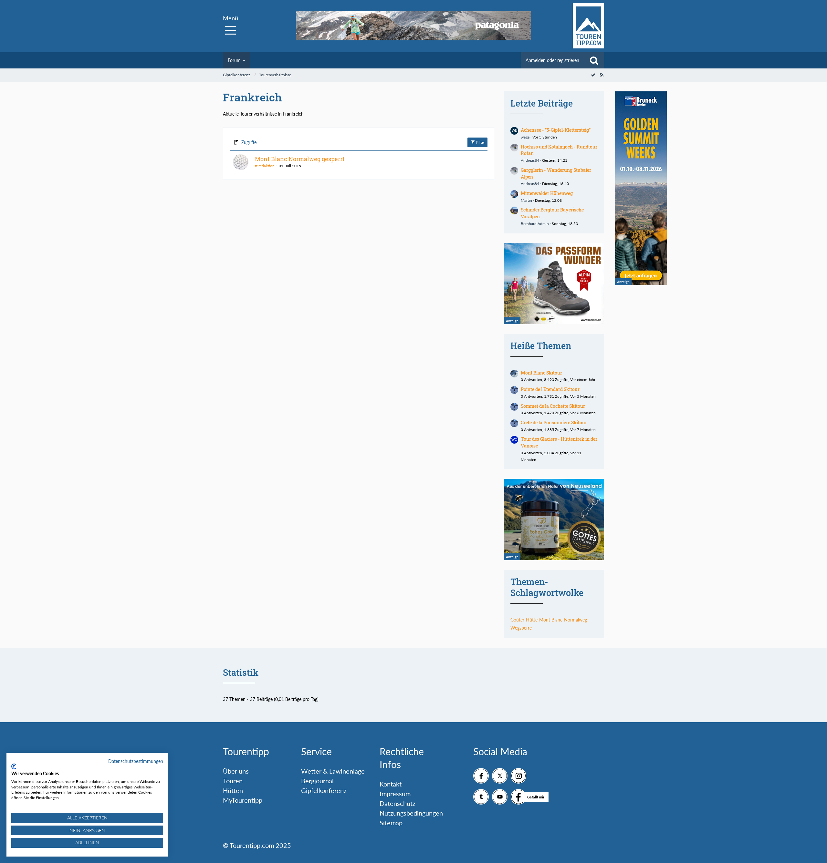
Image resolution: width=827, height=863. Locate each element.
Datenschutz (397, 803)
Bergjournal (317, 781)
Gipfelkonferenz (324, 790)
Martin (526, 200)
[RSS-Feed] (601, 74)
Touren (233, 781)
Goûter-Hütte (524, 619)
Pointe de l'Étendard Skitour (550, 389)
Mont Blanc (550, 619)
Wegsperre (521, 628)
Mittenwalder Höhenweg (547, 193)
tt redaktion (265, 165)
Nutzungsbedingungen (411, 813)
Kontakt (391, 784)
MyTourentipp (242, 800)
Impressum (395, 793)
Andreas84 (530, 160)
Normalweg (575, 619)
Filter (480, 142)
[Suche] (594, 60)
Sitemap (391, 823)
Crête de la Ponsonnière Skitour (554, 422)
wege (525, 137)
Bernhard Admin (535, 223)
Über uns (236, 771)
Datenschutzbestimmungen (135, 761)
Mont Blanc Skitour (541, 373)
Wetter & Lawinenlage (333, 771)
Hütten (233, 790)
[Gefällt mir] (518, 797)
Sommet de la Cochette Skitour (553, 406)
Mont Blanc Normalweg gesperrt (300, 159)
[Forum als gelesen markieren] (593, 74)
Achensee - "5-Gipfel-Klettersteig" (556, 130)
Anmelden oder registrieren (552, 60)
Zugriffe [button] (248, 142)
